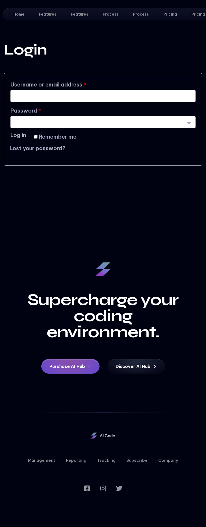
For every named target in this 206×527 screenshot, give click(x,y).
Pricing (170, 14)
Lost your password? (37, 148)
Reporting (76, 460)
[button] (70, 366)
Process (111, 14)
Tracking (106, 460)
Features (47, 14)
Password (37, 109)
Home (18, 14)
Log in (18, 135)
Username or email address (59, 83)
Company (168, 460)
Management (41, 460)
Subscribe (137, 460)
